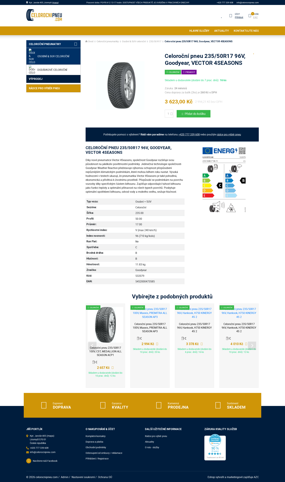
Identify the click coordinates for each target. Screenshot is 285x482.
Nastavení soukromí (83, 477)
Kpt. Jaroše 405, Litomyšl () (44, 2)
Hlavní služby (199, 30)
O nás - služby (152, 447)
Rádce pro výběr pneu (44, 88)
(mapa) (50, 435)
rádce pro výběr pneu (229, 134)
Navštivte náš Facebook (45, 460)
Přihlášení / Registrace (97, 458)
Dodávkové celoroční (52, 70)
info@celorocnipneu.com (248, 2)
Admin (64, 477)
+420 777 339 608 (225, 2)
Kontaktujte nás (246, 30)
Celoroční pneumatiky (45, 44)
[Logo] (44, 15)
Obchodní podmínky (96, 447)
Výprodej (35, 78)
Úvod (90, 41)
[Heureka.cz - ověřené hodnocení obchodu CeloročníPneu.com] (215, 447)
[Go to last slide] (92, 346)
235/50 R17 (155, 41)
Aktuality (221, 30)
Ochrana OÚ (105, 477)
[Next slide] (252, 346)
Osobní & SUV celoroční (53, 56)
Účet (237, 14)
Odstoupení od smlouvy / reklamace (104, 452)
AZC (256, 477)
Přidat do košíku (195, 114)
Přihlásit (239, 17)
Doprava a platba (94, 441)
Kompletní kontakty (96, 436)
